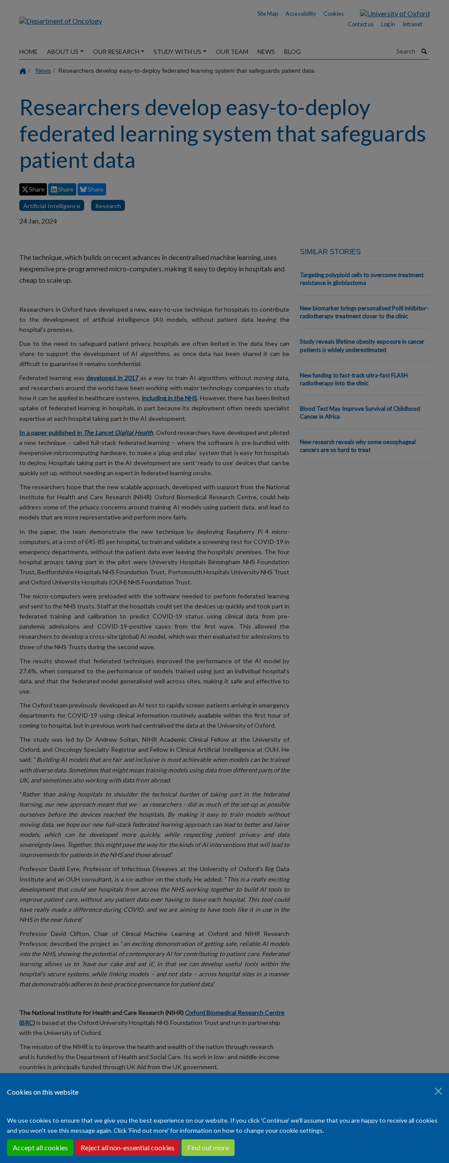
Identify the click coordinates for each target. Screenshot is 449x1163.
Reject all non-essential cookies (128, 1147)
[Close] (438, 1091)
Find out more (208, 1147)
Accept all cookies (40, 1147)
